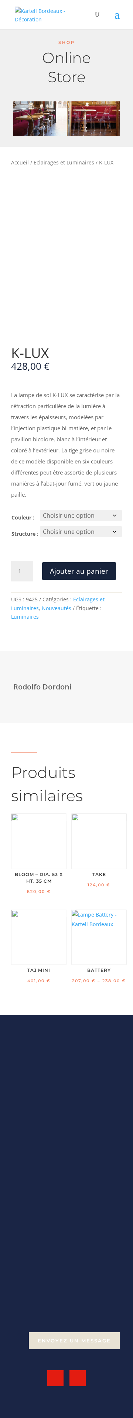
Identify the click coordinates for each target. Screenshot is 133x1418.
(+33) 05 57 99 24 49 (49, 1319)
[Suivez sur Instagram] (77, 1378)
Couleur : (22, 517)
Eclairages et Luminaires (64, 162)
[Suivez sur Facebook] (55, 1378)
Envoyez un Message (74, 1341)
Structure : (24, 533)
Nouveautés (56, 608)
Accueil (20, 162)
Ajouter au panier (79, 571)
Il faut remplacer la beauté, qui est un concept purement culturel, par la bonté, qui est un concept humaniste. (63, 1094)
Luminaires (25, 616)
